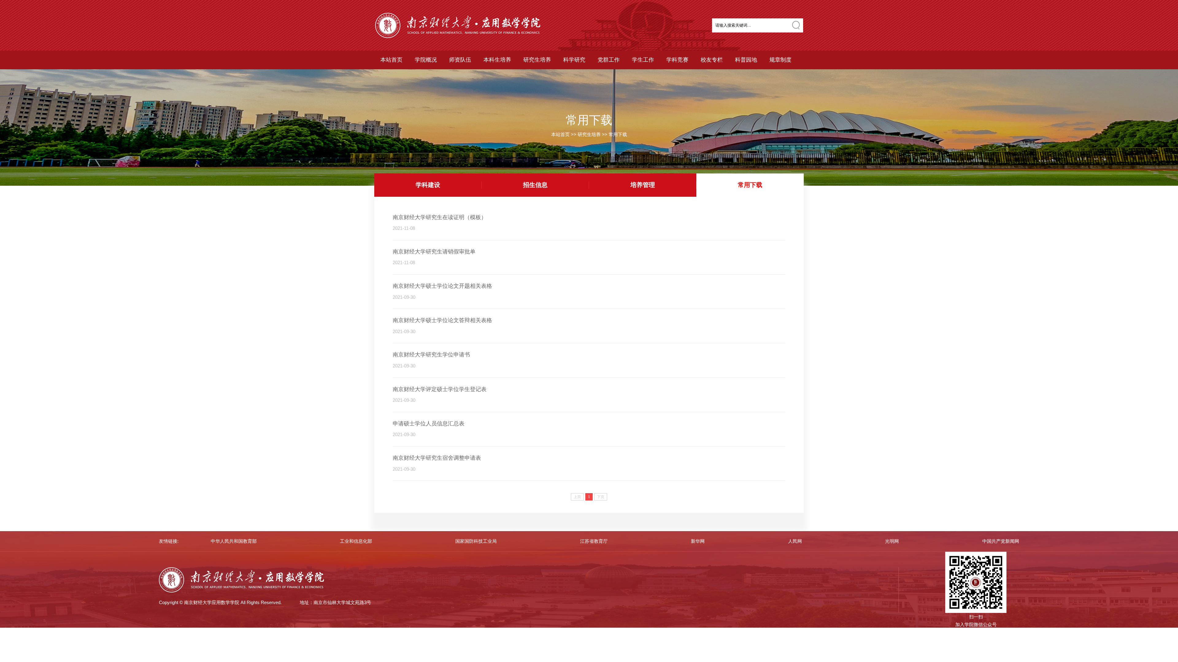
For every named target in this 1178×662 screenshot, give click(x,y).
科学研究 (574, 60)
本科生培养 (497, 60)
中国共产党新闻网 (1000, 541)
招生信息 (535, 184)
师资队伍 (460, 60)
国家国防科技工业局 (476, 541)
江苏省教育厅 (594, 541)
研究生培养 (537, 60)
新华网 (698, 541)
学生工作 (643, 60)
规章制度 (780, 60)
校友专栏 (712, 60)
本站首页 (391, 60)
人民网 (795, 541)
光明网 (892, 541)
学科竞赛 (677, 60)
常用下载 (618, 134)
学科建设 (428, 184)
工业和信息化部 (356, 541)
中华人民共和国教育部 (234, 541)
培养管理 (642, 184)
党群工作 (609, 60)
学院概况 (426, 60)
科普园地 (746, 60)
